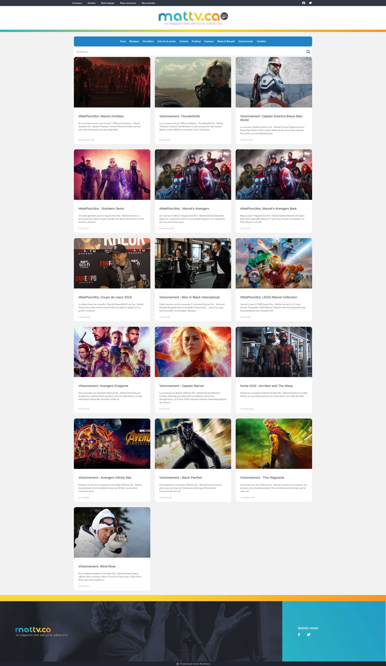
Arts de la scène (166, 41)
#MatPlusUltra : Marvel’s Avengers (184, 208)
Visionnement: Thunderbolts (179, 116)
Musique (134, 41)
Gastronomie (245, 41)
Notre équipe (107, 3)
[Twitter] (310, 3)
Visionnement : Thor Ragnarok (262, 477)
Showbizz (148, 41)
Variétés (261, 41)
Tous (123, 41)
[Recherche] (308, 51)
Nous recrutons (128, 3)
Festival (196, 41)
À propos (77, 3)
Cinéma (183, 41)
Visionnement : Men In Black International (189, 297)
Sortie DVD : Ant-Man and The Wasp (266, 385)
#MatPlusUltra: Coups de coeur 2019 (105, 297)
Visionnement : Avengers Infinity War (104, 477)
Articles (91, 3)
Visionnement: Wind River (97, 566)
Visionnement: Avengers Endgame (103, 385)
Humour (209, 41)
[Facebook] (304, 3)
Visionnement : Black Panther (180, 477)
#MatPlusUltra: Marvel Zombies (101, 116)
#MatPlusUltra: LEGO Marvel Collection (268, 297)
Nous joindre (148, 3)
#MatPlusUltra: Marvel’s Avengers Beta (268, 208)
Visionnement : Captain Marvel (181, 385)
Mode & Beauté (226, 41)
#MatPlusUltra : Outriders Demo (101, 208)
